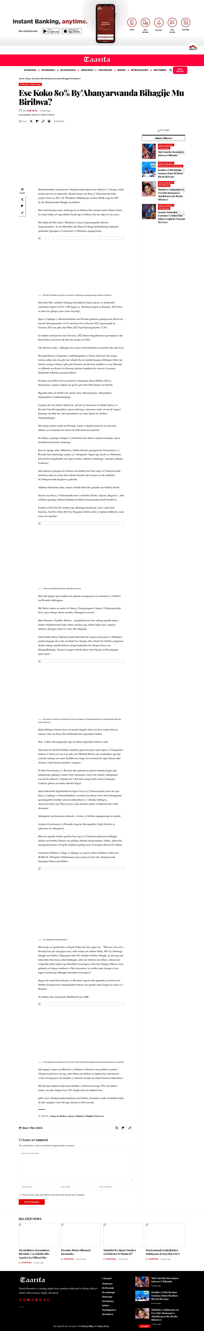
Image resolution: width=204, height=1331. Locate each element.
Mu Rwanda (163, 166)
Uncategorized (176, 166)
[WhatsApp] (48, 1299)
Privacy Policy (88, 1326)
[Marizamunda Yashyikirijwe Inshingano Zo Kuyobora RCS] (165, 1235)
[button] (144, 1326)
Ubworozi (99, 1116)
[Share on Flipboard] (37, 121)
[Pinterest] (37, 1299)
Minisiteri (79, 1116)
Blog (28, 78)
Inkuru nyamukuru (166, 145)
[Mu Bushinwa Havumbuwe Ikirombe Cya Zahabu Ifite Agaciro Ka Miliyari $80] (38, 1235)
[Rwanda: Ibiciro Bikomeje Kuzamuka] (81, 1235)
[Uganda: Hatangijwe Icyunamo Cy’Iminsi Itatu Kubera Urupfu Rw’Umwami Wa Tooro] (149, 211)
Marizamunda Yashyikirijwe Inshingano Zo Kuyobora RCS (163, 1252)
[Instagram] (33, 1299)
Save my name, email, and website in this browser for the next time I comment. (53, 1194)
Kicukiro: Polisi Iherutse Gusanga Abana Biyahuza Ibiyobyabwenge (170, 173)
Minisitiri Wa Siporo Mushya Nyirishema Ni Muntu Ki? (119, 1252)
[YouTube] (28, 1299)
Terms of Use (103, 1326)
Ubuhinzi (89, 1116)
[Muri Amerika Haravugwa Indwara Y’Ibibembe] (149, 151)
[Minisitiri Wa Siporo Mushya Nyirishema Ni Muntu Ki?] (123, 1235)
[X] (24, 1299)
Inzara (71, 1116)
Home (21, 78)
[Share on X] (31, 121)
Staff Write (32, 110)
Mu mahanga (164, 148)
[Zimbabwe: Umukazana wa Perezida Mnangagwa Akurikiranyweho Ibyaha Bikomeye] (149, 188)
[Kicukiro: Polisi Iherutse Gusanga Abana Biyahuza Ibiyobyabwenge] (149, 169)
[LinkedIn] (40, 1299)
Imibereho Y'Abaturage (30, 84)
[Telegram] (44, 1299)
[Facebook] (20, 1299)
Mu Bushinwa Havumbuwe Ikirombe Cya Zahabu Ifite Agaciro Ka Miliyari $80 (34, 1254)
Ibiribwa (63, 1116)
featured (54, 1116)
